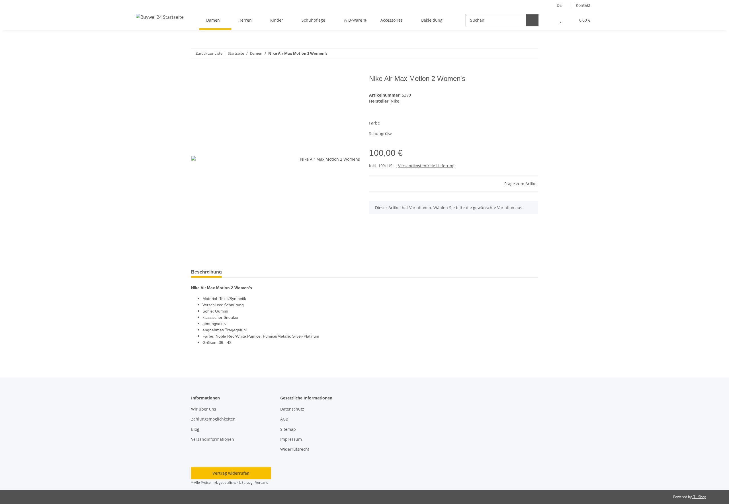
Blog (195, 429)
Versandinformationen (212, 439)
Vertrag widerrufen (230, 473)
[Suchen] (532, 20)
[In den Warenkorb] (195, 71)
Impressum (291, 439)
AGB (284, 419)
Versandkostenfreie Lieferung (426, 165)
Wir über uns (203, 409)
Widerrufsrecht (294, 449)
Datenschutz (292, 409)
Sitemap (288, 429)
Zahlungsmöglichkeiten (213, 419)
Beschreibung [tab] (206, 272)
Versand (261, 482)
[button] (549, 20)
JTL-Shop (699, 496)
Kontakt (583, 5)
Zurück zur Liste (209, 53)
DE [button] (559, 5)
